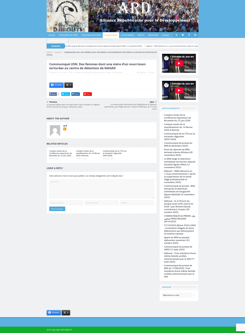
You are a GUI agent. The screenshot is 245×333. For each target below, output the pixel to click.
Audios (78, 72)
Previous (53, 102)
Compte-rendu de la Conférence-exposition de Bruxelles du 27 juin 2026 (60, 153)
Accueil (52, 35)
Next (152, 102)
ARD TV (141, 35)
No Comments (117, 72)
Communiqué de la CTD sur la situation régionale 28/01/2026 (115, 153)
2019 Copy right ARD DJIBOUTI (59, 330)
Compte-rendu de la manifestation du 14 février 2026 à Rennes (88, 153)
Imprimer (142, 72)
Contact (165, 35)
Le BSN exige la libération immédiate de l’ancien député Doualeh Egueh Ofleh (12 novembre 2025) (89, 46)
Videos (108, 72)
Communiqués (111, 35)
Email (152, 72)
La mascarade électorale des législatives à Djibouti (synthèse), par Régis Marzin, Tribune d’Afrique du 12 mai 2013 (130, 106)
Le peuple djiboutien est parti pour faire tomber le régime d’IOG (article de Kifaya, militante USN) (73, 105)
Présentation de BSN (57, 41)
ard (58, 72)
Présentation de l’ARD (68, 35)
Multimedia (153, 35)
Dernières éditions (99, 72)
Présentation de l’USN (91, 35)
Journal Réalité (127, 35)
